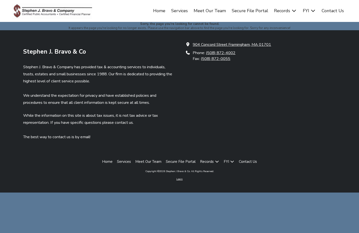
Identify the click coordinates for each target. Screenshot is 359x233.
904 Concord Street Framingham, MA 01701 (232, 44)
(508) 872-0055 (215, 58)
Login (179, 179)
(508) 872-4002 (220, 53)
